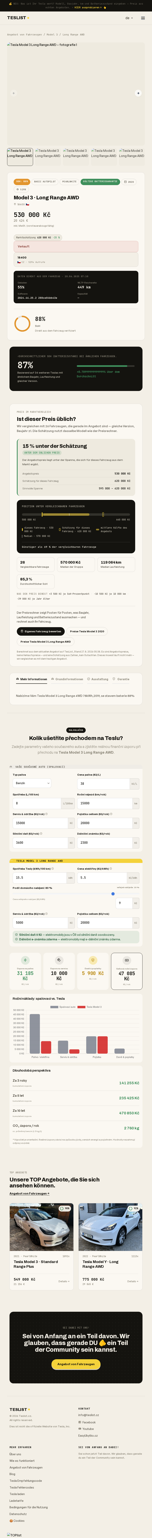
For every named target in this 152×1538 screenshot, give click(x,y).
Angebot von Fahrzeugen (24, 34)
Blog (12, 1474)
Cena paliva (89, 774)
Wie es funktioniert (22, 1460)
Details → (64, 1281)
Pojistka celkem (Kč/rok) (93, 814)
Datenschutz (18, 1514)
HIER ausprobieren (87, 7)
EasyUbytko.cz (88, 1435)
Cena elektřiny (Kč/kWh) (93, 868)
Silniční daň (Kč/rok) (26, 833)
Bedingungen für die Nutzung (29, 1507)
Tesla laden (17, 1494)
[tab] (31, 679)
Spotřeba (26, 794)
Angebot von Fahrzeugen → (29, 1193)
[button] (138, 93)
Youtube (88, 1429)
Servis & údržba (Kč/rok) (29, 814)
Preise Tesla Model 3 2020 (87, 631)
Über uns (15, 1454)
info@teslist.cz (88, 1415)
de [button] (127, 18)
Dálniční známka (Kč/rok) (93, 833)
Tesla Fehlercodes (22, 1487)
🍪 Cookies (17, 1520)
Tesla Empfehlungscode (26, 1480)
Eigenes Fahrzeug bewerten (43, 631)
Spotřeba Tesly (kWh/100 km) (32, 868)
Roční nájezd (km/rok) (91, 794)
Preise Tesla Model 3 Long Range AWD (46, 641)
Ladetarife (17, 1500)
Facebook (89, 1422)
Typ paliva (19, 774)
